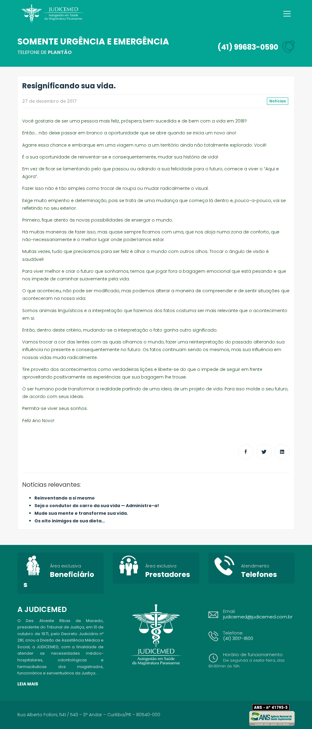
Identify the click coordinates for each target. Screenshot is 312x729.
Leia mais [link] (27, 684)
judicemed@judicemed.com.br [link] (257, 616)
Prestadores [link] (167, 574)
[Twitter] (263, 451)
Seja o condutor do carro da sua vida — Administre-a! (96, 506)
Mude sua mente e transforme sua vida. (81, 513)
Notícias (277, 101)
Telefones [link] (259, 574)
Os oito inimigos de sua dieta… (69, 521)
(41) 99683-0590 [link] (248, 47)
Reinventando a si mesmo (64, 498)
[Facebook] (245, 451)
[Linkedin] (282, 451)
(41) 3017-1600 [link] (238, 638)
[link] (273, 707)
